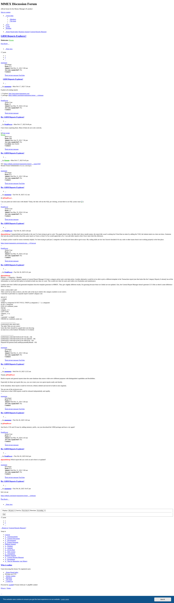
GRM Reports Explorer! (13, 36)
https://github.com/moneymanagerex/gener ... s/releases (25, 95)
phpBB (11, 585)
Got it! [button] (163, 599)
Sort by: (19, 510)
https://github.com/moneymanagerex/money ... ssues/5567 (22, 164)
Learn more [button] (65, 599)
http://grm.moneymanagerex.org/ (19, 93)
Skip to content (5, 12)
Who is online (6, 565)
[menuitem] (12, 19)
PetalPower (4, 100)
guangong (4, 63)
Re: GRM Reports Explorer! (12, 117)
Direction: (33, 510)
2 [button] (5, 57)
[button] (5, 59)
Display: (5, 510)
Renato (11, 40)
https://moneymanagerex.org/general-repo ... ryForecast (18, 243)
